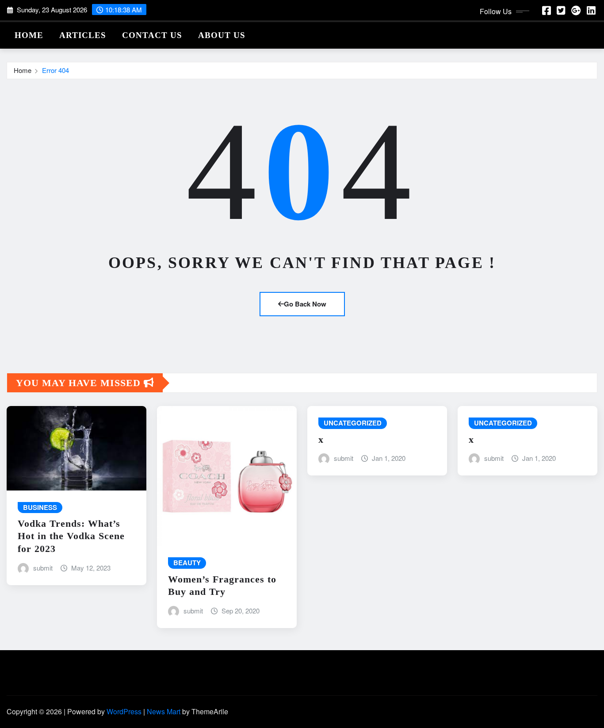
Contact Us (152, 35)
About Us (221, 35)
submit (43, 567)
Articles (82, 35)
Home (29, 35)
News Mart (163, 711)
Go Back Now (305, 304)
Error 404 (55, 70)
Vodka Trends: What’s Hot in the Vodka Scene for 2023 (71, 536)
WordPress (124, 711)
